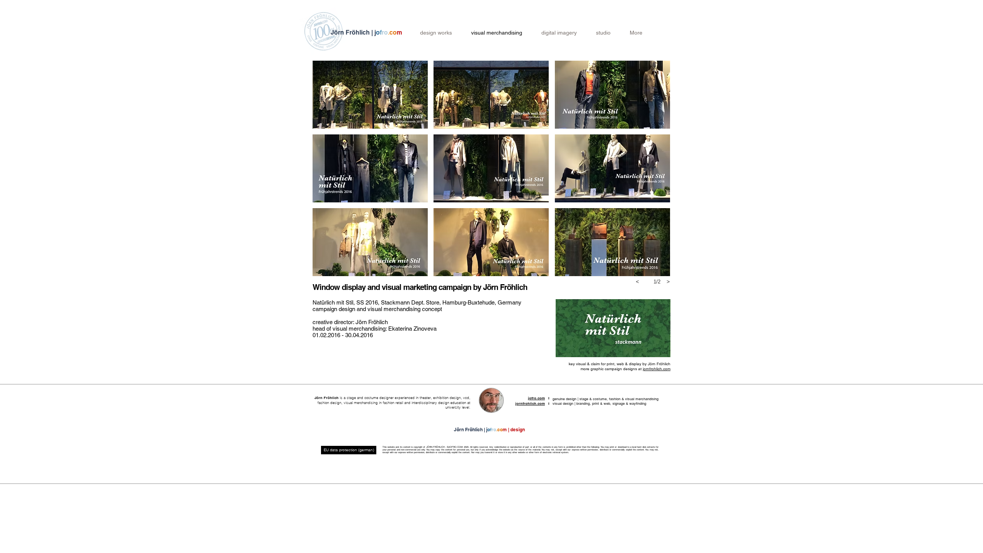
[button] (370, 95)
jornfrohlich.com (656, 368)
